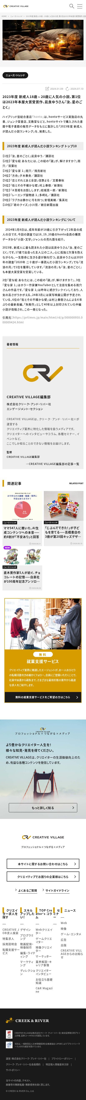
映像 (64, 928)
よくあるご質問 (27, 890)
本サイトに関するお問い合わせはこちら (43, 864)
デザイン (25, 930)
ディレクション (27, 972)
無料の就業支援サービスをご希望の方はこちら (42, 697)
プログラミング (27, 937)
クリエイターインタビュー (44, 972)
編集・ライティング (27, 954)
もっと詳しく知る (43, 808)
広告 (64, 940)
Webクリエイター (44, 931)
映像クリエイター (44, 949)
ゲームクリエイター (44, 940)
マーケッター (44, 956)
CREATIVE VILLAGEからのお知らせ (72, 953)
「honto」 (38, 117)
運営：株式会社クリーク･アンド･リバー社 (26, 1058)
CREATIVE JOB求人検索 (11, 931)
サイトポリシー (13, 1070)
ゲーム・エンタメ (71, 934)
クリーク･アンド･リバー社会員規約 (23, 1064)
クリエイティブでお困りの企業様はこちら (42, 877)
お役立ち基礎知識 (44, 981)
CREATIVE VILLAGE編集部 (29, 396)
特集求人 (8, 939)
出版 (64, 945)
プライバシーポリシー (62, 1058)
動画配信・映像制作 (27, 945)
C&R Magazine (44, 989)
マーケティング (26, 963)
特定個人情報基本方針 (57, 1064)
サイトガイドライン (58, 890)
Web (64, 923)
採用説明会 (10, 944)
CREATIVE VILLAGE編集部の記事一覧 (54, 464)
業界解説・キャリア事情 (44, 963)
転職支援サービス (11, 951)
